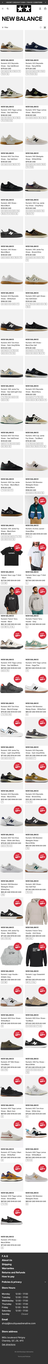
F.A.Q (5, 1256)
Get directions (8, 1344)
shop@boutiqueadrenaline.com (19, 1323)
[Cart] (45, 8)
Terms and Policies (24, 1356)
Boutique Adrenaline (26, 1352)
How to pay (8, 1276)
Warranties (8, 1268)
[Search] (7, 8)
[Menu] (2, 8)
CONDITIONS (37, 2)
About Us (7, 1260)
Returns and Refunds (13, 1272)
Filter (6, 27)
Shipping (7, 1264)
